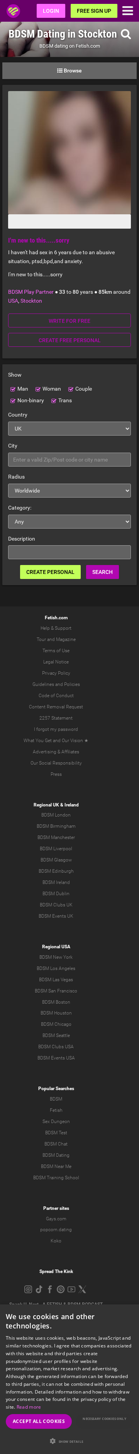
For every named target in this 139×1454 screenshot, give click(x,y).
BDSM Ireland (56, 882)
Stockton (31, 301)
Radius (16, 477)
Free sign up (94, 11)
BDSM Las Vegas (56, 979)
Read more (29, 1407)
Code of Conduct (56, 695)
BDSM (56, 1099)
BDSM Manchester (56, 837)
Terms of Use (56, 650)
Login (51, 11)
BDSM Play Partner (31, 292)
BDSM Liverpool (56, 848)
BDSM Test (56, 1132)
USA (13, 301)
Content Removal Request (56, 707)
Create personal (50, 572)
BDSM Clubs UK (56, 905)
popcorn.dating (56, 1229)
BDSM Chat (56, 1144)
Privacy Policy (56, 673)
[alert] (69, 1379)
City (12, 446)
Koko (56, 1241)
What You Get (38, 740)
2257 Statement (56, 718)
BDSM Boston (56, 1002)
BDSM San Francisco (56, 991)
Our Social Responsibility (56, 763)
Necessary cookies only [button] (104, 1418)
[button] (69, 1441)
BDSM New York (56, 957)
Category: (19, 508)
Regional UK (46, 805)
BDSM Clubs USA (56, 1046)
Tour (41, 639)
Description (21, 539)
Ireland (71, 805)
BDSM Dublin (56, 893)
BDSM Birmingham (56, 826)
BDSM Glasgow (56, 860)
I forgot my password (56, 729)
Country (17, 415)
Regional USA (56, 946)
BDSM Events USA (56, 1058)
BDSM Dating (56, 1155)
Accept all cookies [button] (39, 1421)
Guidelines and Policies (56, 684)
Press (56, 774)
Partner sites (56, 1208)
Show (15, 375)
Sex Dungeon (56, 1121)
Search (102, 572)
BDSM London (56, 815)
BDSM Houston (56, 1013)
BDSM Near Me (56, 1166)
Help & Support (56, 628)
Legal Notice (56, 662)
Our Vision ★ (75, 740)
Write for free (69, 321)
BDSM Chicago (56, 1024)
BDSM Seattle (56, 1035)
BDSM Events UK (56, 916)
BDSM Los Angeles (56, 968)
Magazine (66, 639)
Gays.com (56, 1218)
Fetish (56, 1110)
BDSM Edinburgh (56, 871)
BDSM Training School (56, 1177)
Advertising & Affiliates (56, 752)
